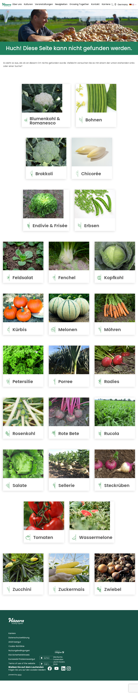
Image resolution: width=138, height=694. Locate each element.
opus (19, 674)
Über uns (17, 4)
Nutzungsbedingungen (19, 650)
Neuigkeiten (61, 4)
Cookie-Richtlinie (16, 646)
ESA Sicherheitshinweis (19, 654)
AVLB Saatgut (14, 642)
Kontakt (95, 4)
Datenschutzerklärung (18, 637)
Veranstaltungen (44, 4)
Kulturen (28, 4)
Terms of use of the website (21, 663)
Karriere (106, 4)
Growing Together (79, 4)
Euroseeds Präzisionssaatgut (21, 659)
